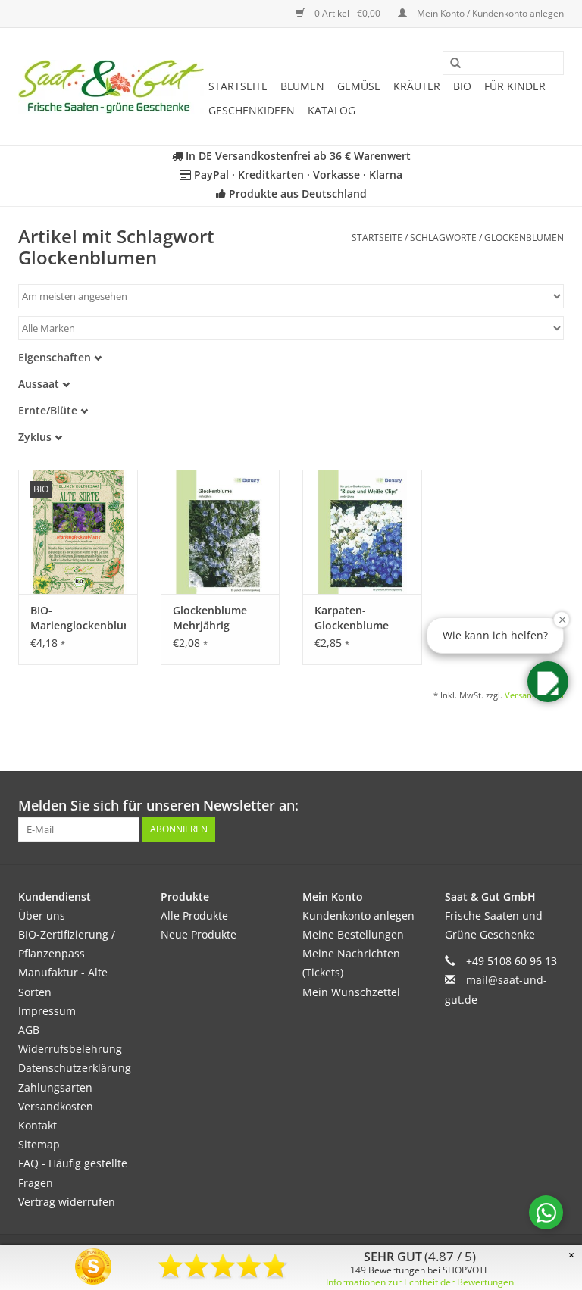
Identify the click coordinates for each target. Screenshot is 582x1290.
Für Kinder (515, 86)
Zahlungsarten (55, 1087)
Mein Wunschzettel (351, 992)
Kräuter (416, 86)
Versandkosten (55, 1106)
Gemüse (358, 86)
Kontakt (37, 1125)
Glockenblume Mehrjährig (210, 618)
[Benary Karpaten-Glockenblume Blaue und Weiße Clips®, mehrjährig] (362, 532)
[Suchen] (450, 64)
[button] (548, 682)
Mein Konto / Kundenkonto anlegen (489, 13)
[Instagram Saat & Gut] (552, 806)
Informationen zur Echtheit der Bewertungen (420, 1282)
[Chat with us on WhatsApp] (546, 1212)
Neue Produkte (198, 934)
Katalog (331, 110)
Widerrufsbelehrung (70, 1049)
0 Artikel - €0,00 (347, 13)
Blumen (302, 86)
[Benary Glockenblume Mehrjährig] (220, 532)
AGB (28, 1030)
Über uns (41, 915)
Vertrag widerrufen (66, 1202)
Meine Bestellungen (353, 934)
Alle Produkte (194, 915)
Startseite (238, 86)
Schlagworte (443, 237)
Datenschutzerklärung (74, 1067)
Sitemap (39, 1144)
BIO (462, 86)
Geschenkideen (251, 110)
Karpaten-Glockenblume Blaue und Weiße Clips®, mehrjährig (358, 618)
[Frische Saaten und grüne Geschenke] (111, 87)
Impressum (47, 1011)
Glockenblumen (524, 237)
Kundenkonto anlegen (358, 915)
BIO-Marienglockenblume (78, 618)
